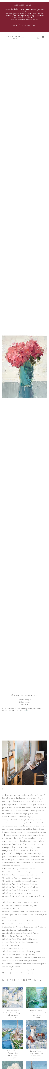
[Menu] (43, 37)
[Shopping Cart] (38, 37)
